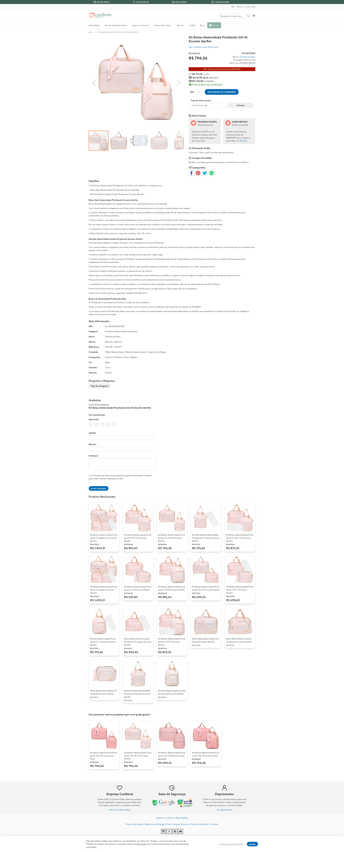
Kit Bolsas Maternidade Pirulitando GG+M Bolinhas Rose (172, 754)
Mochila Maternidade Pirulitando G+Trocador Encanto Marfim (103, 641)
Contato (214, 824)
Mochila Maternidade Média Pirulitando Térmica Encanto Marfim (137, 693)
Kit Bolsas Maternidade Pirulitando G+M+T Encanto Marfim (172, 641)
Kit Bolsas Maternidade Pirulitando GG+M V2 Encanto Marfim (172, 537)
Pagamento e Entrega (154, 824)
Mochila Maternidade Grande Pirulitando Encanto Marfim (172, 692)
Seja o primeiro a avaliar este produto (203, 47)
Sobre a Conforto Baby (119, 809)
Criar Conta (250, 7)
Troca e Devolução (134, 824)
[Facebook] (169, 833)
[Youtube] (180, 833)
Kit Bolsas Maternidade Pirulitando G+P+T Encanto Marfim (240, 589)
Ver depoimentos (224, 809)
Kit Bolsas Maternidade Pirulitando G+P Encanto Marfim (138, 588)
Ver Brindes (241, 140)
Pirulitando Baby (247, 56)
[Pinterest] (175, 833)
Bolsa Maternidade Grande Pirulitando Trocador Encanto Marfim (137, 641)
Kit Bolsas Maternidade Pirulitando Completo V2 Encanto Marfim (104, 537)
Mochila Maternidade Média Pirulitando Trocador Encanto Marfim (205, 537)
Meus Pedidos (182, 817)
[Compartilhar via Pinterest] (198, 173)
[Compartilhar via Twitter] (204, 173)
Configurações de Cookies (231, 843)
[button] (94, 82)
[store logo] (100, 15)
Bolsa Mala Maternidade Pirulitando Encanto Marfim (206, 640)
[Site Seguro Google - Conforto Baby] (164, 806)
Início (90, 32)
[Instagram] (164, 833)
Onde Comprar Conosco (177, 824)
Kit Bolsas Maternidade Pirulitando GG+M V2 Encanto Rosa (104, 755)
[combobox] (235, 16)
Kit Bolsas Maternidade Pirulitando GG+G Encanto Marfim (206, 588)
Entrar (239, 7)
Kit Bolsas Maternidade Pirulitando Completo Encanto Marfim (104, 589)
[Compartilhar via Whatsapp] (211, 173)
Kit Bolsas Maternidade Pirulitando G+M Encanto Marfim (172, 588)
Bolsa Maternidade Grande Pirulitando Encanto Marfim (239, 640)
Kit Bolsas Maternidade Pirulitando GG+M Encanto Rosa (206, 754)
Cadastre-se (161, 817)
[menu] (172, 25)
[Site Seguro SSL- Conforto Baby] (185, 806)
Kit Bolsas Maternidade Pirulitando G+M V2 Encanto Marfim (138, 537)
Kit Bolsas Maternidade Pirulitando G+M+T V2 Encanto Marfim (240, 537)
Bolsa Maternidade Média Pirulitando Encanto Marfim (103, 692)
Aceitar (252, 844)
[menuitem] (94, 25)
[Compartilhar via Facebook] (191, 173)
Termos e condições (200, 824)
